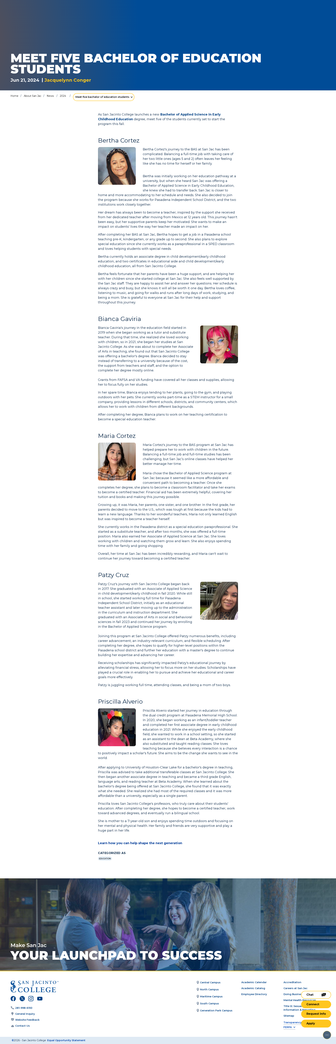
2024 (63, 95)
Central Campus (210, 982)
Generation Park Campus (216, 1010)
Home (14, 95)
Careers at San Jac (295, 988)
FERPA (288, 1027)
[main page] (28, 12)
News (50, 95)
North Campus (209, 989)
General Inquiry (25, 1013)
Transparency (293, 1022)
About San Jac (32, 95)
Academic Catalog (253, 988)
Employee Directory (254, 994)
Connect (312, 1004)
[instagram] (31, 999)
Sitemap (289, 1015)
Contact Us (22, 1025)
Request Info (316, 1013)
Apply (310, 1023)
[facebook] (13, 999)
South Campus (209, 1003)
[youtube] (39, 999)
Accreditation (292, 982)
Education (105, 858)
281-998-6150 (23, 1007)
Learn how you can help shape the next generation (140, 843)
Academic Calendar (254, 982)
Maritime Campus (211, 996)
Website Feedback (27, 1019)
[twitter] (22, 999)
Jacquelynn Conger (67, 80)
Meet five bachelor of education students (102, 97)
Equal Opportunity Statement (66, 1040)
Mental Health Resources (300, 1000)
